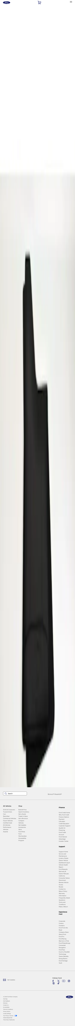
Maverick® (58, 794)
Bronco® (51, 794)
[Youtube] (63, 981)
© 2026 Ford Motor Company (10, 996)
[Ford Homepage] (69, 997)
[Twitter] (58, 981)
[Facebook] (53, 981)
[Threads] (53, 983)
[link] (5, 999)
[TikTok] (58, 983)
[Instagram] (69, 981)
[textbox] (15, 793)
